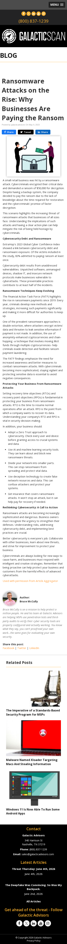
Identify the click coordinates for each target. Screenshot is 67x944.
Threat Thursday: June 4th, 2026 (33, 869)
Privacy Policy (33, 940)
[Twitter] (28, 13)
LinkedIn (34, 648)
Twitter (21, 648)
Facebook (8, 648)
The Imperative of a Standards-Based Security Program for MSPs (33, 712)
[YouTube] (38, 13)
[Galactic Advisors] (33, 36)
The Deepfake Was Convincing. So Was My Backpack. (33, 887)
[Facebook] (23, 13)
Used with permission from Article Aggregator (30, 581)
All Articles (33, 901)
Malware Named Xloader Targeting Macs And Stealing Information (32, 762)
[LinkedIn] (33, 13)
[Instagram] (43, 13)
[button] (57, 5)
